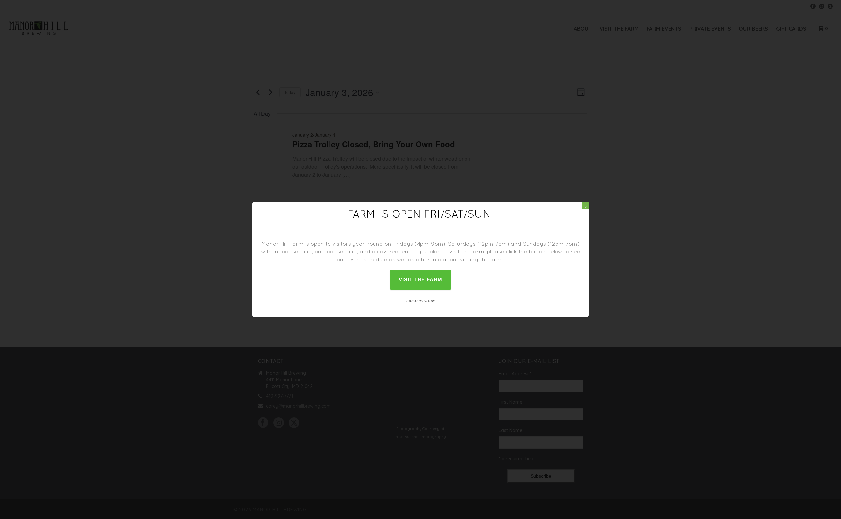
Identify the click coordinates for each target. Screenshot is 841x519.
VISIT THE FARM (421, 279)
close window (420, 300)
